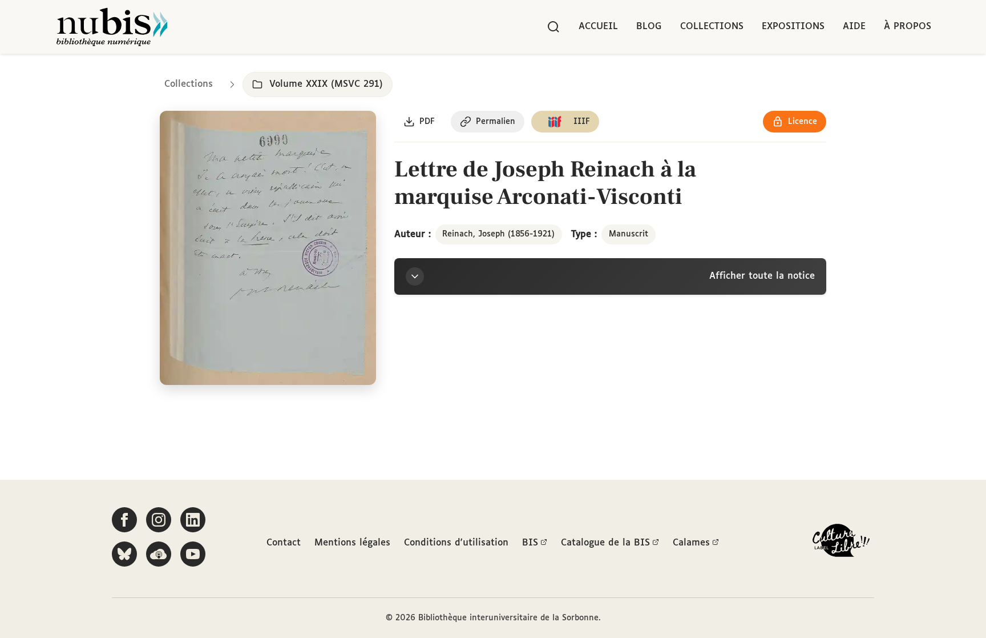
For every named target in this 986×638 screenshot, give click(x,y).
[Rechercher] (553, 27)
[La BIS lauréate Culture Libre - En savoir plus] (841, 543)
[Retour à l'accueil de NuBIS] (112, 27)
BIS (530, 543)
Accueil (598, 26)
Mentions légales (352, 543)
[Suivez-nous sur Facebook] (124, 519)
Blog (649, 26)
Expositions (793, 26)
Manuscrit (628, 234)
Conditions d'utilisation (456, 543)
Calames (691, 543)
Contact (283, 543)
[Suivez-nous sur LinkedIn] (192, 519)
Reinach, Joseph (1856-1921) (498, 234)
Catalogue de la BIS (605, 543)
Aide (854, 26)
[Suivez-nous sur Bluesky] (124, 554)
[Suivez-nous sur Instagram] (158, 519)
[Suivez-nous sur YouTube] (192, 554)
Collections (711, 26)
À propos (907, 26)
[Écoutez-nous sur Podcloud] (158, 554)
